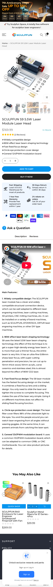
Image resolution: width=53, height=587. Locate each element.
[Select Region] (37, 35)
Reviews (33, 236)
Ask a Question (18, 228)
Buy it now (26, 177)
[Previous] (6, 77)
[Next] (47, 77)
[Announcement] (26, 26)
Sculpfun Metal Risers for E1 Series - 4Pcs (38, 514)
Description (21, 236)
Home (5, 43)
